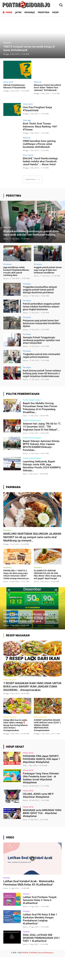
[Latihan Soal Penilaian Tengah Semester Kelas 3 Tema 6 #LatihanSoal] (12, 899)
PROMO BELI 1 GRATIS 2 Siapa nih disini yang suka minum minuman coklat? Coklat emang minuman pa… (16, 574)
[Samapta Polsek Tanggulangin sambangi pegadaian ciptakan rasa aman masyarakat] (12, 339)
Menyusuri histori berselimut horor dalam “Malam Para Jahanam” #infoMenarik (47, 87)
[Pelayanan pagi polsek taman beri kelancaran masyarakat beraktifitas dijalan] (12, 322)
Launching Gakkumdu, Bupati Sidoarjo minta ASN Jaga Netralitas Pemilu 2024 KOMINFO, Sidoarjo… (42, 466)
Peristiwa (7, 227)
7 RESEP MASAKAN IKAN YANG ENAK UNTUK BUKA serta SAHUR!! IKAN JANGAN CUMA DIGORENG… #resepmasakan (32, 686)
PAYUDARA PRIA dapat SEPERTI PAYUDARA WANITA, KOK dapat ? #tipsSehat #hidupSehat (41, 759)
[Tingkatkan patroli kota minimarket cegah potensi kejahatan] (12, 356)
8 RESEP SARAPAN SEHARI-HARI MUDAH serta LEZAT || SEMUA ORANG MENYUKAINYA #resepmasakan (47, 725)
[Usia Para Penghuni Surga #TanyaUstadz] (12, 109)
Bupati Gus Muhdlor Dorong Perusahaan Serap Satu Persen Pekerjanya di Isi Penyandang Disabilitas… (40, 408)
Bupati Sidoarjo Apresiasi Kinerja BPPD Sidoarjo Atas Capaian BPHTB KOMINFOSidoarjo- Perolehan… (41, 446)
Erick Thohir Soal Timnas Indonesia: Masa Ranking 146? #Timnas (40, 126)
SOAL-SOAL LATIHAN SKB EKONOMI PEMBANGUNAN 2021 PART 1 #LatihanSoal (41, 937)
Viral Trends (28, 155)
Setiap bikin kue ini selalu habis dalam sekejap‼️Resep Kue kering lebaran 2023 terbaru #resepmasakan (15, 725)
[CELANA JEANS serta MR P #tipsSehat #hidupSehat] (12, 796)
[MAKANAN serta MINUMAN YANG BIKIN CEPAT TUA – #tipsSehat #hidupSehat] (12, 812)
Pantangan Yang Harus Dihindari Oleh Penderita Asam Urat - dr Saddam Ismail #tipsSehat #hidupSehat (41, 778)
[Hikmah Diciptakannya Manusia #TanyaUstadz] (17, 70)
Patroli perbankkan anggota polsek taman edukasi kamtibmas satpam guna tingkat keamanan (41, 306)
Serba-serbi (8, 82)
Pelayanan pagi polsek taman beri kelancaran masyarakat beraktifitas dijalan (41, 323)
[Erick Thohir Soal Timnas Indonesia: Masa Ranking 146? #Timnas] (12, 125)
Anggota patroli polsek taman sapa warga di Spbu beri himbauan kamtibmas (48, 270)
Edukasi (6, 878)
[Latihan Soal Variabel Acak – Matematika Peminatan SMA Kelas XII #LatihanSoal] (32, 859)
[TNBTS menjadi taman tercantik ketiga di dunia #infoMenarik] (32, 37)
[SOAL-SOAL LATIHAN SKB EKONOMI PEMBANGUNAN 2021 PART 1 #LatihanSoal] (12, 937)
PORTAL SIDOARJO (30, 953)
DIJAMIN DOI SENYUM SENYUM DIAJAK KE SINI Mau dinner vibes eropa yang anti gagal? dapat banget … (47, 574)
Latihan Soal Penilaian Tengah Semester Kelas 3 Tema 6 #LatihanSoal (39, 900)
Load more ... (31, 179)
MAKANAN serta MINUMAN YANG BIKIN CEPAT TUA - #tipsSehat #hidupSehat (42, 813)
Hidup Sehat (28, 753)
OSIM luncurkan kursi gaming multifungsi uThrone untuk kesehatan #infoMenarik (39, 144)
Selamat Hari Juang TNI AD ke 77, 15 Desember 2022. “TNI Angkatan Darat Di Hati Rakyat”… (42, 426)
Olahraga (27, 120)
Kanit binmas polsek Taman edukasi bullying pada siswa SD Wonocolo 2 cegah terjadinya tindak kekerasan (42, 373)
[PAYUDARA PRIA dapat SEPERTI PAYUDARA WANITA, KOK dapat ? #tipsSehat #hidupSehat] (12, 758)
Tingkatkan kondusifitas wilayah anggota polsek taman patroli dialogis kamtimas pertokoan (40, 290)
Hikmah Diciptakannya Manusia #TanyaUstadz (14, 86)
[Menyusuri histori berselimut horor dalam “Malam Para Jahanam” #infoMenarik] (48, 70)
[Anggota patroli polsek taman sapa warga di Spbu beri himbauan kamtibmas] (48, 253)
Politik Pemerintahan (32, 400)
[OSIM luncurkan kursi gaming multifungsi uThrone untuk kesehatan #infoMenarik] (12, 143)
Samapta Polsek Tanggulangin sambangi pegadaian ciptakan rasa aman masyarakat (41, 340)
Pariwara (7, 530)
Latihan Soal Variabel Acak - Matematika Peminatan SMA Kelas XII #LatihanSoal (28, 883)
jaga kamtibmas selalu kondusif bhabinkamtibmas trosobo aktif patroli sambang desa (16, 271)
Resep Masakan (10, 679)
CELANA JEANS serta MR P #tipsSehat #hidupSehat (38, 795)
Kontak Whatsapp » (46, 953)
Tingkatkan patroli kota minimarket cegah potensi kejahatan (41, 355)
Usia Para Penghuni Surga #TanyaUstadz (37, 109)
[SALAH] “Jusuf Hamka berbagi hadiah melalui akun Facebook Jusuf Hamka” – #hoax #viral (40, 161)
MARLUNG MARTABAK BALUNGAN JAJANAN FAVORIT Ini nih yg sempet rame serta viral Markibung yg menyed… (32, 537)
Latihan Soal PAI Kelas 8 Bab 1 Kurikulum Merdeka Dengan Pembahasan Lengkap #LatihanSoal (40, 919)
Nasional (7, 43)
